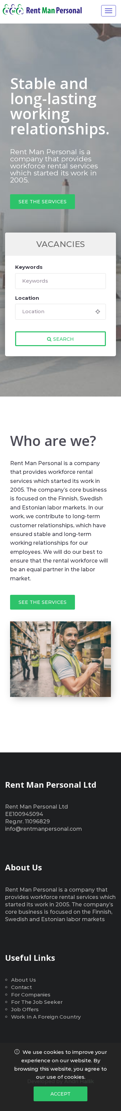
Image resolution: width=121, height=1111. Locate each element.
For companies (30, 994)
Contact (21, 987)
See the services (42, 202)
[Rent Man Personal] (45, 9)
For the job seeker (37, 1002)
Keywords (29, 267)
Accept (60, 1094)
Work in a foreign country (46, 1017)
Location (27, 298)
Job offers (25, 1009)
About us (23, 980)
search (63, 339)
